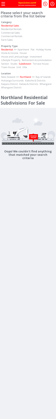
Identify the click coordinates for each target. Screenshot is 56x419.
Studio (13, 63)
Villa (24, 67)
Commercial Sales (10, 32)
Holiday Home (43, 49)
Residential (7, 49)
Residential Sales (10, 25)
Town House (8, 67)
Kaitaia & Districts (28, 84)
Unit (18, 67)
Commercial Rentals (11, 36)
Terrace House (41, 63)
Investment (36, 56)
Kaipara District (9, 84)
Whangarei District (11, 87)
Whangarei (46, 84)
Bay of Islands (43, 77)
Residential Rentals (11, 29)
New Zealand (8, 77)
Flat (32, 49)
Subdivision (25, 63)
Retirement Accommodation (37, 60)
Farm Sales (7, 39)
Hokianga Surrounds (12, 80)
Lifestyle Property (10, 60)
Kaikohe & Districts (35, 80)
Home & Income (9, 53)
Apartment (23, 49)
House (23, 53)
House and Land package (14, 56)
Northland (25, 77)
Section (5, 63)
